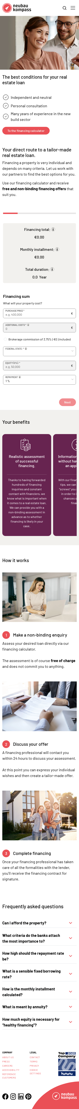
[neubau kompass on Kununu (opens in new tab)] (67, 1063)
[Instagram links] (13, 1096)
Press (6, 1061)
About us (8, 1057)
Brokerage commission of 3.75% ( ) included (39, 339)
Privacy (34, 1065)
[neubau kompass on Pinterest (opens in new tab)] (28, 1096)
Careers (7, 1065)
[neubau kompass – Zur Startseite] (16, 8)
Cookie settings (35, 1072)
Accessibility (10, 1070)
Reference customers (9, 1076)
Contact (35, 1057)
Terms (34, 1061)
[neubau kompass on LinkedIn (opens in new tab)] (21, 1096)
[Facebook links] (5, 1096)
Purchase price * (14, 310)
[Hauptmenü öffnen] (73, 8)
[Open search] (64, 8)
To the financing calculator (25, 130)
